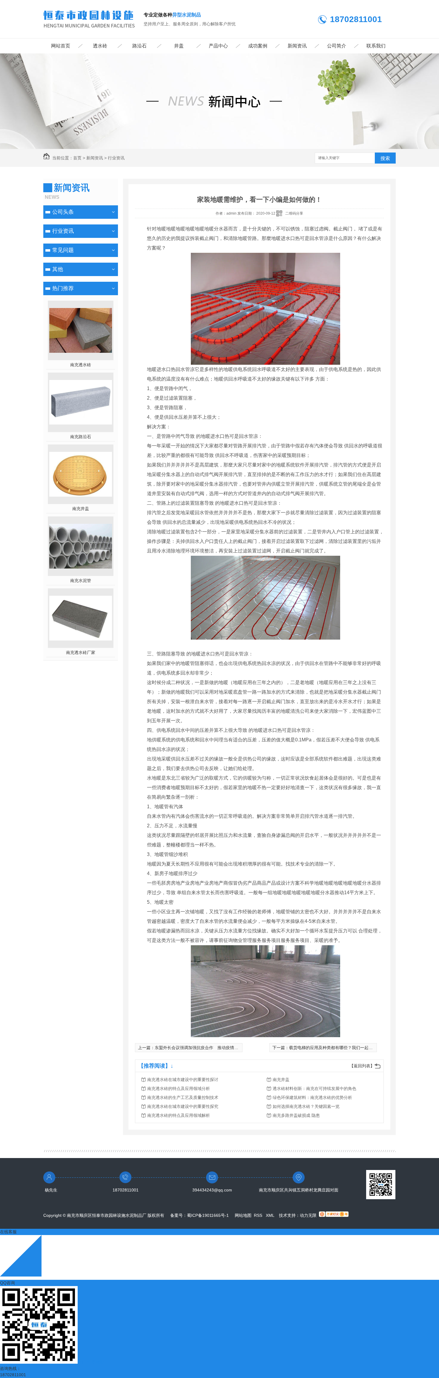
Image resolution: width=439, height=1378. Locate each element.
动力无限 (308, 1215)
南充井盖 (80, 508)
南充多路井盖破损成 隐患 (296, 1115)
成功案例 (257, 45)
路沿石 (139, 45)
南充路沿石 (80, 436)
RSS (258, 1215)
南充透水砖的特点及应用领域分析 (178, 1088)
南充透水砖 (80, 364)
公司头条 (63, 212)
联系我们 (376, 45)
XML (270, 1215)
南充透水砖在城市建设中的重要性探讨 (182, 1079)
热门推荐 (63, 288)
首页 (77, 157)
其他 (57, 269)
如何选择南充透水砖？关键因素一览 (306, 1106)
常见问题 (63, 250)
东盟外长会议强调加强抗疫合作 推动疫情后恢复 (201, 1047)
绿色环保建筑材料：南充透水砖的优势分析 (312, 1097)
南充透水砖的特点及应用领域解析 (178, 1115)
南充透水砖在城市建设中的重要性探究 (182, 1106)
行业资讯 (116, 157)
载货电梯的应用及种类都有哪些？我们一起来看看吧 (337, 1047)
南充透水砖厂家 (80, 652)
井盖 (179, 45)
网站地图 (243, 1215)
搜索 (385, 158)
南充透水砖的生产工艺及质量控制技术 (182, 1097)
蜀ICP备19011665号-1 (208, 1215)
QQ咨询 (7, 1282)
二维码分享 (294, 213)
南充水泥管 (80, 580)
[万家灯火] (334, 1215)
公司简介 (336, 45)
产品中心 (218, 45)
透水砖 (100, 45)
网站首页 (60, 45)
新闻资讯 (297, 45)
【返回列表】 (361, 1065)
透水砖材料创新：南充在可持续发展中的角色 (314, 1088)
